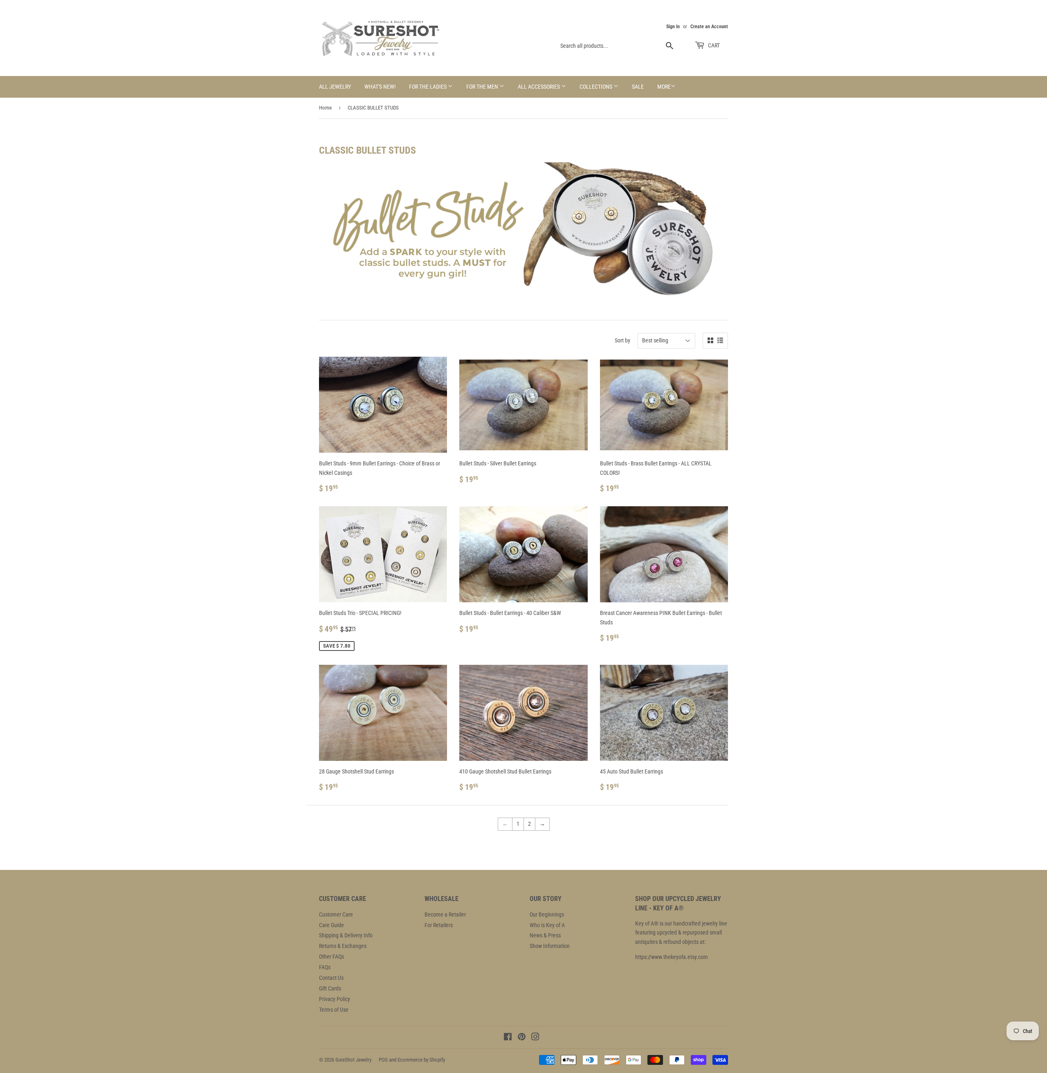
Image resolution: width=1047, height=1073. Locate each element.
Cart (713, 45)
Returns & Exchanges (342, 946)
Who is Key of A (547, 925)
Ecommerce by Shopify (421, 1060)
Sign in (673, 26)
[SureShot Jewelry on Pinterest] (521, 1038)
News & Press (545, 935)
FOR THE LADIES (428, 86)
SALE (638, 86)
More (664, 86)
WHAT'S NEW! (379, 86)
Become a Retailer (445, 914)
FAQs (324, 967)
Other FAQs (331, 956)
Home (325, 108)
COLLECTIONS (596, 86)
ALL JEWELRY (335, 86)
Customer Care (336, 914)
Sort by (622, 340)
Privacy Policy (334, 999)
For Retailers (439, 925)
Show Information (550, 946)
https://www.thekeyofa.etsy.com (671, 957)
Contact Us (331, 978)
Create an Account (709, 26)
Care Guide (331, 925)
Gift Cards (330, 988)
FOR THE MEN (482, 86)
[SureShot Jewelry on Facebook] (507, 1038)
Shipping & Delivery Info (346, 935)
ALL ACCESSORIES (539, 86)
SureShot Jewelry (353, 1060)
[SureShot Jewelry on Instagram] (535, 1038)
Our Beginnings (547, 914)
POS (383, 1060)
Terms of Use (333, 1009)
